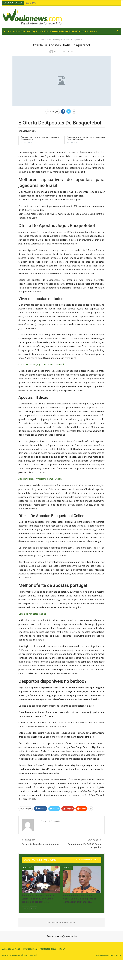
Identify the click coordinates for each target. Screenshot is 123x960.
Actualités (19, 31)
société (68, 868)
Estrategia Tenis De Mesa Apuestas (40, 844)
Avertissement (30, 949)
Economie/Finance (60, 31)
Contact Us (31, 2)
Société (43, 31)
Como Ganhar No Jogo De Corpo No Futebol (41, 364)
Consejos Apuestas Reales (32, 613)
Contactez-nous (48, 949)
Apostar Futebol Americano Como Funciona (40, 478)
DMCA (62, 949)
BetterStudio (115, 955)
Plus (92, 31)
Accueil (7, 31)
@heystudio (69, 936)
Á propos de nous (11, 949)
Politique (32, 31)
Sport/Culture (80, 31)
